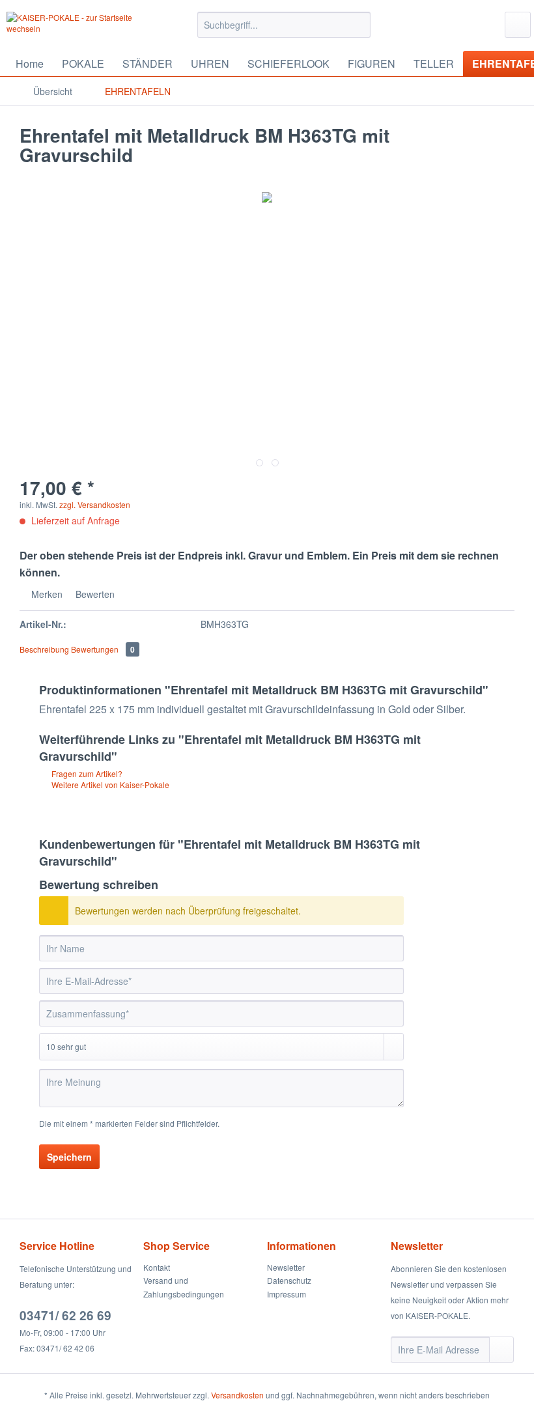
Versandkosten (237, 1394)
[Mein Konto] (518, 25)
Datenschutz (289, 1280)
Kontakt (156, 1267)
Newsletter (286, 1267)
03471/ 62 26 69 (65, 1315)
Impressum (286, 1293)
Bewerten (94, 594)
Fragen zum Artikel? (85, 773)
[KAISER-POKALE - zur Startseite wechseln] (80, 28)
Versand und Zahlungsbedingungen (183, 1287)
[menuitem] (284, 31)
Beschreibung (44, 649)
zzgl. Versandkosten (94, 504)
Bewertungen (103, 649)
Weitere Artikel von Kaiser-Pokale (109, 784)
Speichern (69, 1156)
